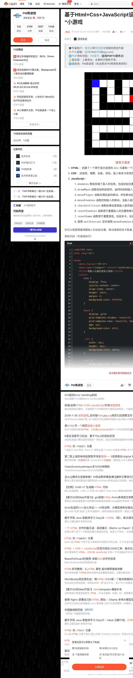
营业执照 (113, 674)
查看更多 (34, 124)
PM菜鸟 (94, 55)
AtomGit (50, 3)
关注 (89, 385)
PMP (74, 55)
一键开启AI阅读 (35, 230)
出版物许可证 (102, 674)
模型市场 (66, 3)
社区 (37, 3)
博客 (22, 3)
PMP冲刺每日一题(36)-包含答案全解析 (38, 191)
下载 (30, 3)
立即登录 (99, 667)
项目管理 (100, 48)
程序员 (88, 48)
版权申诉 (92, 674)
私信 (47, 40)
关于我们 (64, 663)
